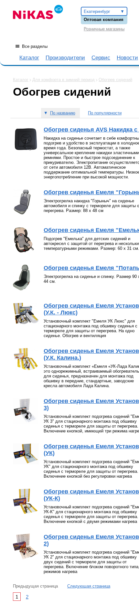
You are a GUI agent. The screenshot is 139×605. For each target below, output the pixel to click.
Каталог (29, 58)
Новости (127, 58)
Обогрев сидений (115, 79)
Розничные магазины (104, 29)
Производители (65, 58)
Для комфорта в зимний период (63, 79)
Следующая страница (88, 586)
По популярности (105, 113)
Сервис (100, 58)
